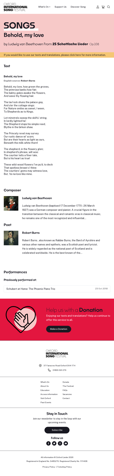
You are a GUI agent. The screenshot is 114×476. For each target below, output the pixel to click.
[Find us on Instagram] (60, 443)
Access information (49, 394)
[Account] (97, 7)
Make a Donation (58, 329)
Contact (66, 398)
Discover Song (78, 7)
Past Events (45, 402)
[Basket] (103, 7)
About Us (44, 386)
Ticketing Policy (64, 467)
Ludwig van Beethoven (25, 44)
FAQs (65, 390)
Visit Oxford (45, 398)
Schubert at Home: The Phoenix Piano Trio (30, 288)
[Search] (108, 7)
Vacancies (67, 394)
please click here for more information (83, 54)
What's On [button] (43, 7)
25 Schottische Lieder (70, 44)
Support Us (60, 7)
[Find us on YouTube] (66, 443)
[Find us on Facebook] (48, 443)
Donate (66, 382)
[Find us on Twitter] (54, 443)
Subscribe (57, 430)
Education (44, 390)
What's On (44, 382)
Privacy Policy (48, 467)
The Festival (68, 386)
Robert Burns (28, 80)
